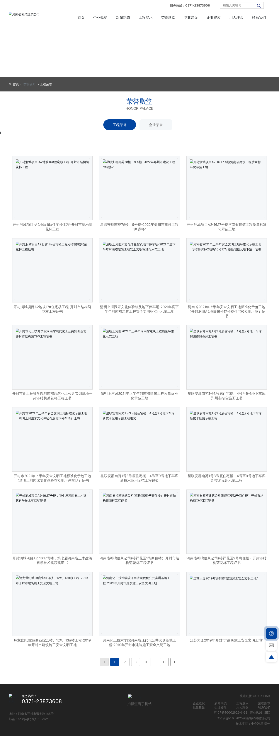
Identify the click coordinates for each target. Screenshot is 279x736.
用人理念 (242, 707)
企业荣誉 (156, 125)
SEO (267, 712)
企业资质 (220, 707)
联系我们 (264, 707)
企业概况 (199, 703)
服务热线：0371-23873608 (190, 5)
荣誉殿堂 (30, 84)
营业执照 (256, 712)
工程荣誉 (120, 125)
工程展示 (242, 703)
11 (164, 662)
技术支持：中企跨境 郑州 (253, 723)
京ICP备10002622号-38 (231, 712)
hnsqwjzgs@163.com (33, 719)
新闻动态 (220, 703)
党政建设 (199, 707)
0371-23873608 (42, 701)
